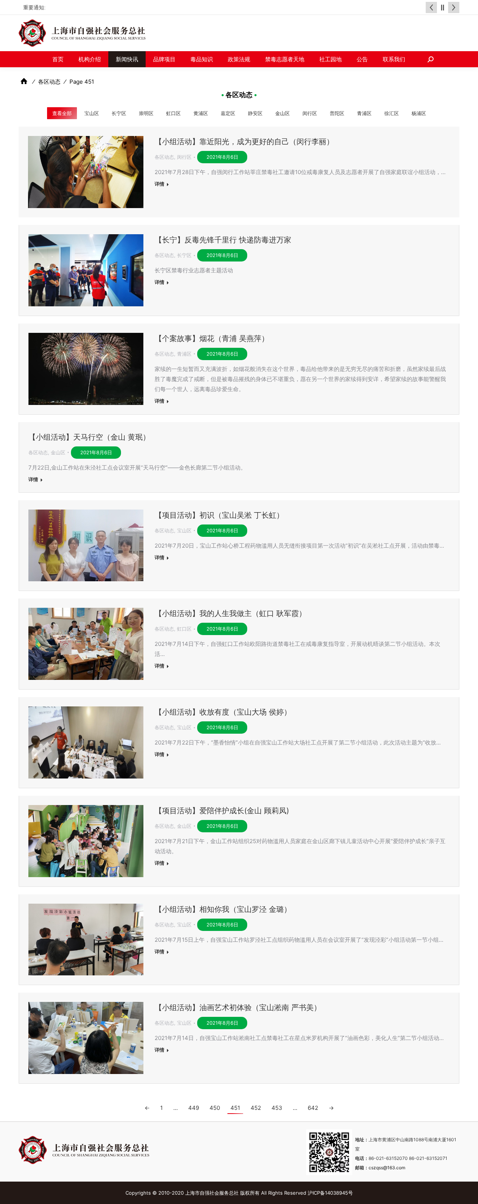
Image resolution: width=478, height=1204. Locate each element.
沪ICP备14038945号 (330, 1193)
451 (235, 1107)
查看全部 (62, 113)
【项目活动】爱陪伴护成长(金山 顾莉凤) (222, 810)
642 (313, 1107)
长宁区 (119, 113)
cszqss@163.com (387, 1167)
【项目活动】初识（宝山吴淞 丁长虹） (219, 515)
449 (193, 1107)
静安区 (255, 113)
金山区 (282, 113)
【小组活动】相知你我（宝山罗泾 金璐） (223, 909)
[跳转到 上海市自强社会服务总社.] (24, 81)
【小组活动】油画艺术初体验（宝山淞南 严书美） (238, 1007)
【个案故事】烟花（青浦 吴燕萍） (212, 338)
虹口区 (173, 113)
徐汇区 (391, 113)
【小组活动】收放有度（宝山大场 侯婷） (223, 712)
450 (214, 1107)
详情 (159, 184)
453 (276, 1107)
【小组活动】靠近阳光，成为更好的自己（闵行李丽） (244, 141)
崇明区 (146, 113)
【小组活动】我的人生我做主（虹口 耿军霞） (230, 613)
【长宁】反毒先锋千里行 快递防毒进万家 (223, 239)
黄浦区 (200, 113)
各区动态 (164, 157)
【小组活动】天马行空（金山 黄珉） (89, 437)
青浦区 (364, 113)
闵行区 (309, 113)
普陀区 (337, 113)
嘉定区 (228, 113)
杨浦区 (419, 113)
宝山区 (91, 113)
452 (256, 1107)
